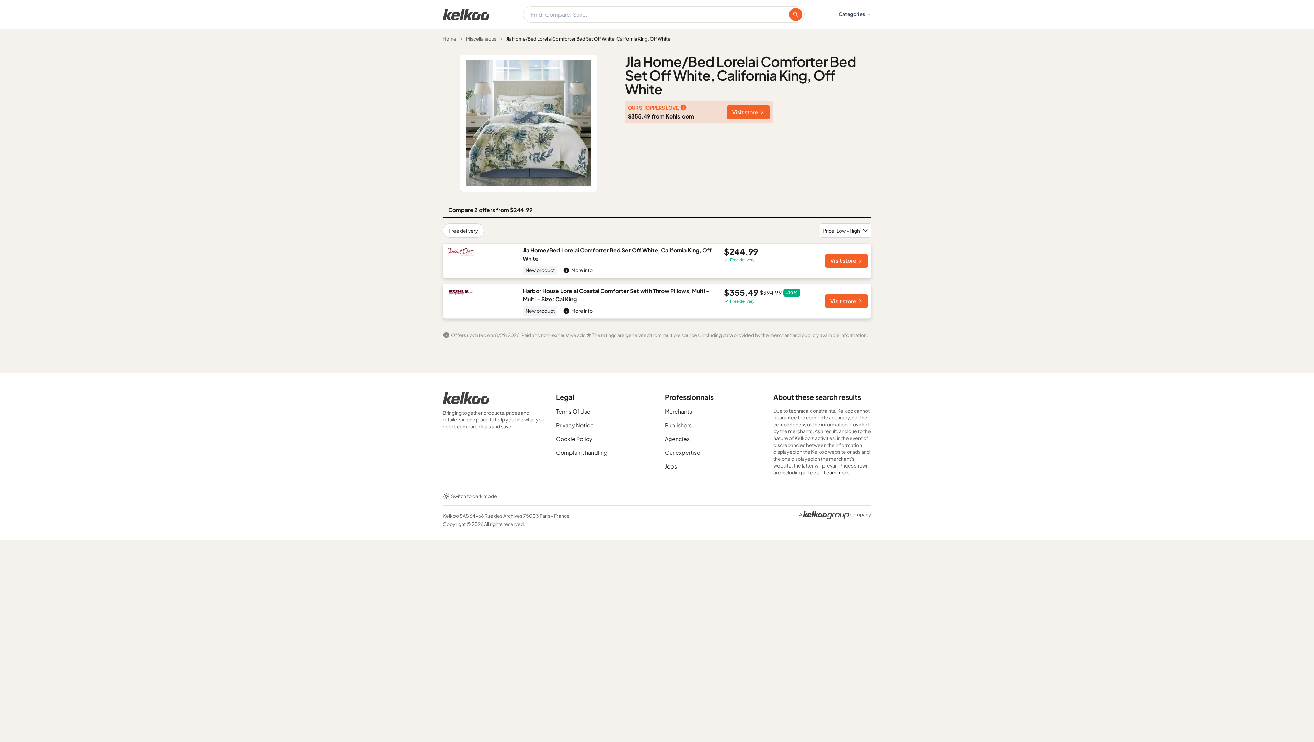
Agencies (677, 438)
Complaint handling (582, 452)
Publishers (678, 425)
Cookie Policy (574, 438)
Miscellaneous (481, 39)
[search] (795, 14)
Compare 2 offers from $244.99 (490, 209)
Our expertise (682, 452)
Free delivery (463, 230)
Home (449, 39)
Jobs (671, 466)
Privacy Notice (575, 425)
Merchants (678, 411)
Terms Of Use (573, 411)
